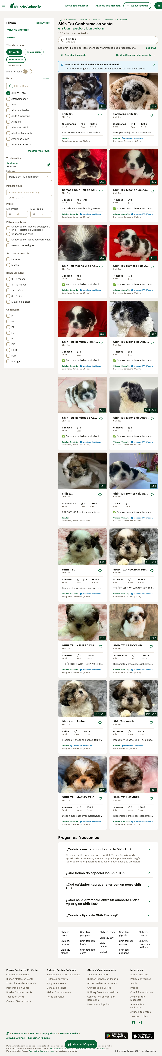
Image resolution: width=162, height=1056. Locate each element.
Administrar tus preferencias (42, 1051)
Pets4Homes (19, 1033)
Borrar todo (43, 22)
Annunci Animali (15, 1038)
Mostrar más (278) (39, 150)
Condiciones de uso (141, 992)
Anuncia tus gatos (140, 1012)
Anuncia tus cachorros (137, 1006)
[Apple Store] (143, 1036)
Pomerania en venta (17, 987)
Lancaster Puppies (39, 1038)
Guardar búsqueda (75, 55)
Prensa (134, 987)
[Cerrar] (154, 64)
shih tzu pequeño (124, 951)
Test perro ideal (139, 1016)
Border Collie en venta (19, 992)
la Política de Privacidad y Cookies (89, 1048)
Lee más (151, 47)
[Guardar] (100, 115)
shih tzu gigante (124, 934)
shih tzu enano (104, 945)
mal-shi (104, 952)
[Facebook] (133, 1022)
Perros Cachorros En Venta (22, 970)
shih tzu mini (107, 932)
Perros (11, 37)
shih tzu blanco (65, 951)
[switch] (27, 71)
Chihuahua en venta (17, 974)
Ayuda (133, 983)
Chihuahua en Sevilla (99, 987)
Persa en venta (55, 996)
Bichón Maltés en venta (19, 979)
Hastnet (34, 1033)
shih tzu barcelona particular (144, 944)
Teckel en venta (15, 996)
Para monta (16, 59)
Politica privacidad (140, 979)
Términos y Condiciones (61, 1048)
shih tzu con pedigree (126, 942)
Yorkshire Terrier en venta (21, 983)
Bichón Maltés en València (102, 983)
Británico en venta (57, 979)
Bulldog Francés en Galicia (102, 992)
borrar (46, 78)
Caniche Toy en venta (18, 1001)
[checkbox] (8, 93)
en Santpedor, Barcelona (81, 28)
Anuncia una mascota (108, 5)
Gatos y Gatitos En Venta (61, 970)
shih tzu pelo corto (88, 951)
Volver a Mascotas (18, 29)
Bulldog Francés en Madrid (102, 979)
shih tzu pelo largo (88, 942)
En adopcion (33, 52)
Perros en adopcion (98, 1004)
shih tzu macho (65, 934)
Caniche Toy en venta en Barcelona (101, 998)
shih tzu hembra (65, 942)
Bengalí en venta (56, 987)
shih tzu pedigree (85, 934)
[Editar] (49, 165)
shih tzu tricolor (143, 934)
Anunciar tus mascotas (137, 998)
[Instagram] (140, 1022)
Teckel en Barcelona (98, 974)
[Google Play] (116, 1036)
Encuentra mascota (76, 5)
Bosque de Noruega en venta (63, 974)
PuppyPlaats (49, 1033)
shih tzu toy (107, 937)
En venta (14, 52)
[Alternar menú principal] (3, 6)
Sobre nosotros (139, 974)
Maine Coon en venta (59, 992)
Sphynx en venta (56, 983)
